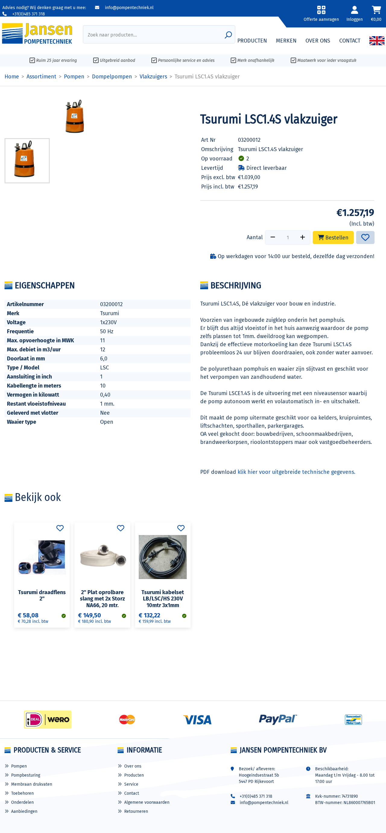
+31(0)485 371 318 (28, 14)
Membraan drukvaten (31, 784)
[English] (376, 40)
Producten (134, 775)
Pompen (19, 766)
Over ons (132, 766)
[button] (321, 16)
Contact (131, 793)
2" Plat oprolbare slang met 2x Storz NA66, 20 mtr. (102, 599)
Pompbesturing (25, 775)
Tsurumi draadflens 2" (42, 595)
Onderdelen (22, 802)
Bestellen (336, 237)
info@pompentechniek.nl (128, 7)
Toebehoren (22, 793)
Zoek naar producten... (112, 35)
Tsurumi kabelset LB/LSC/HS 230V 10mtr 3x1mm (162, 599)
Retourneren (136, 811)
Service (131, 784)
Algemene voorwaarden (146, 802)
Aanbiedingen (24, 811)
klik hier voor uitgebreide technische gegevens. (296, 472)
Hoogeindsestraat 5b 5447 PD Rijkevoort (259, 778)
